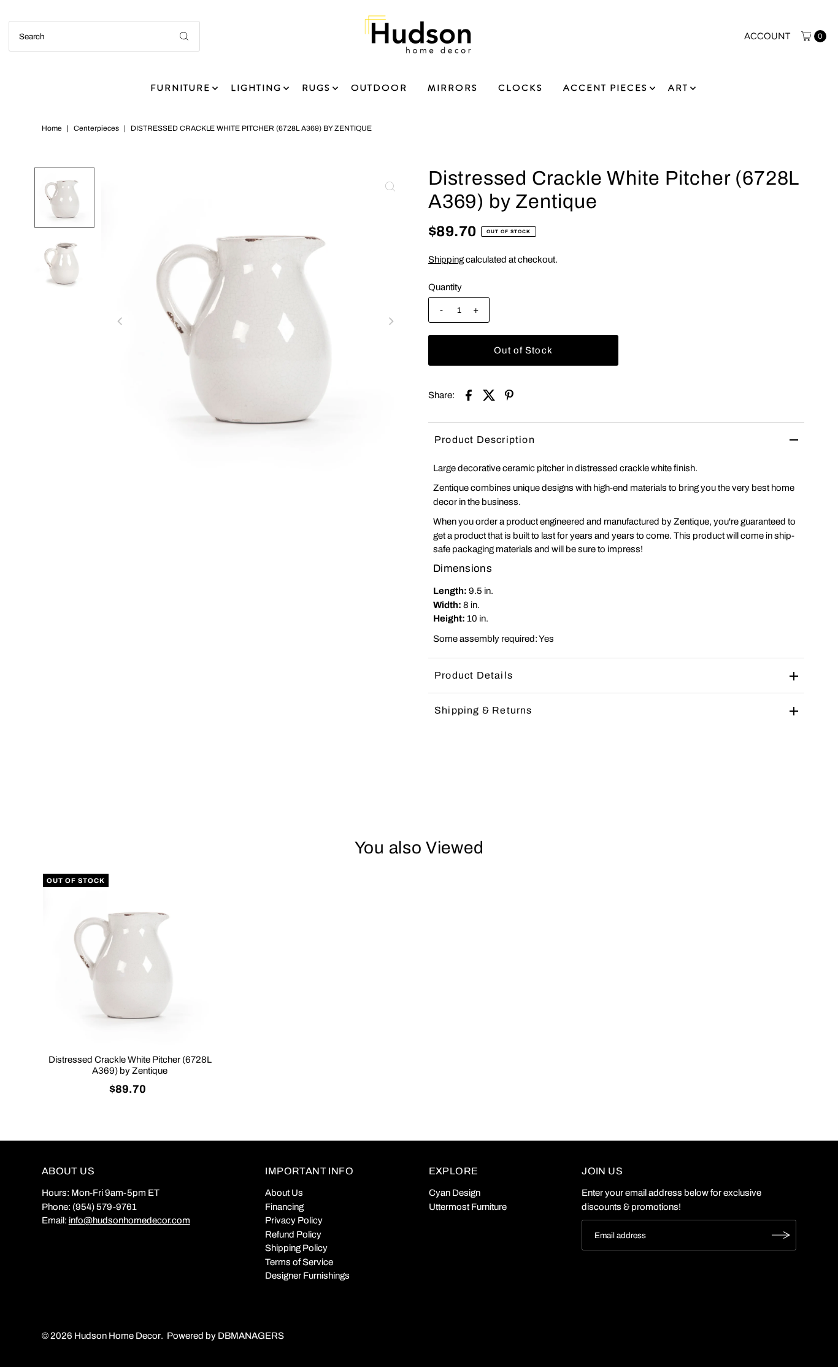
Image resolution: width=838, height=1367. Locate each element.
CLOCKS (520, 87)
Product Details (473, 675)
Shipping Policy (296, 1248)
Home (52, 128)
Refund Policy (293, 1234)
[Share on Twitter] (489, 394)
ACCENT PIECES (605, 87)
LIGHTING (256, 87)
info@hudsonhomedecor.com (129, 1220)
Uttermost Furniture (468, 1207)
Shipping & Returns (483, 710)
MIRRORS (453, 87)
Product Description (484, 439)
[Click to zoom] (390, 186)
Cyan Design (454, 1193)
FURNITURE (180, 87)
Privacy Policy (294, 1220)
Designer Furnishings (307, 1275)
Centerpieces (96, 128)
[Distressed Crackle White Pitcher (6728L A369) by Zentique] (130, 961)
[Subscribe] (781, 1235)
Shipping (446, 259)
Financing (284, 1207)
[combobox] (104, 36)
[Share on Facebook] (468, 394)
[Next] (390, 320)
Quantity (445, 287)
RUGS (316, 87)
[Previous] (120, 320)
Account (767, 36)
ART (678, 87)
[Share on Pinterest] (509, 394)
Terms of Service (299, 1262)
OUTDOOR (379, 87)
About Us (284, 1193)
